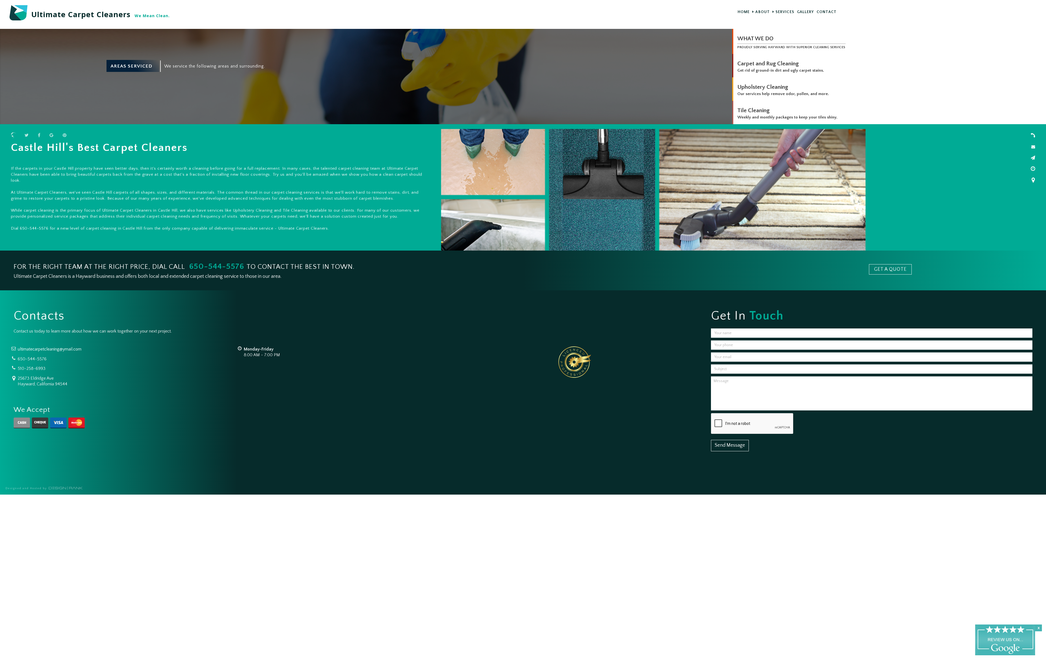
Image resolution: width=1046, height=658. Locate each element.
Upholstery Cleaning (762, 87)
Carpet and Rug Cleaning (768, 63)
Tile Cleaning (753, 110)
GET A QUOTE (890, 269)
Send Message (730, 445)
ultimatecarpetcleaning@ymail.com (49, 349)
